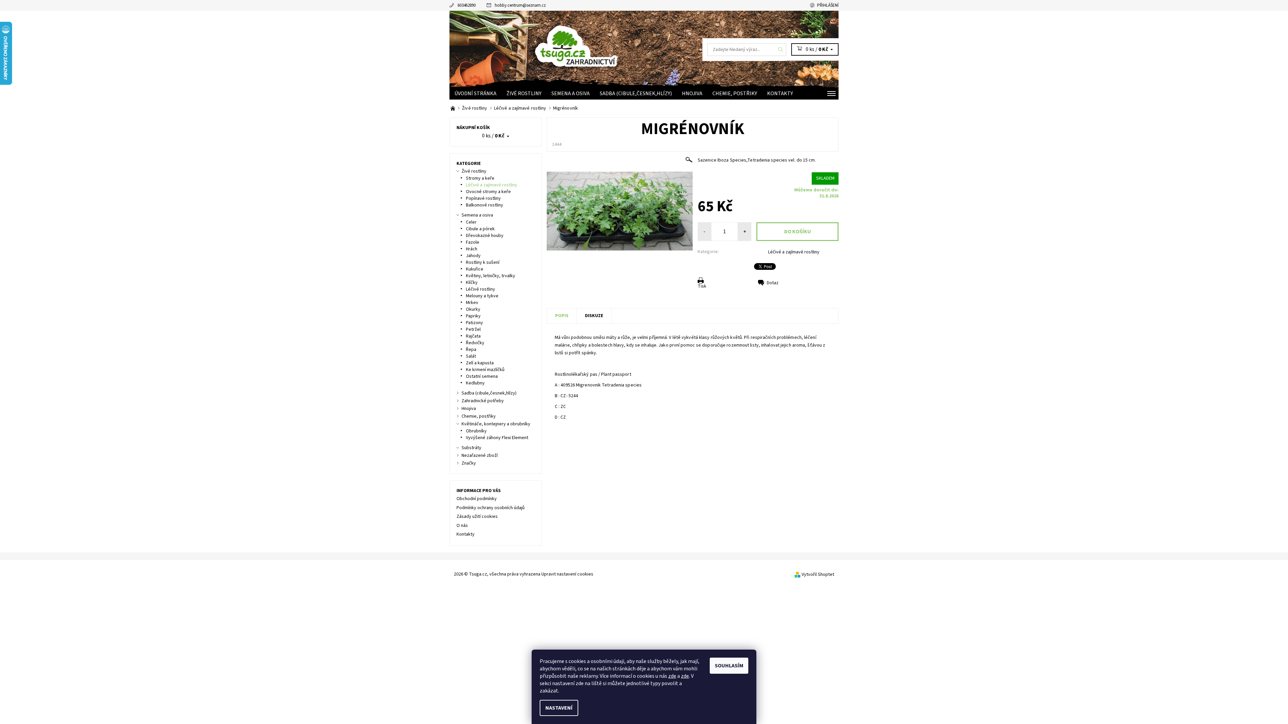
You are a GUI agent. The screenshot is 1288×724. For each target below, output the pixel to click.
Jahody (473, 255)
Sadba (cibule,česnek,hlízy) (636, 93)
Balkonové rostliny (484, 205)
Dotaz (773, 283)
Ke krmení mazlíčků (485, 369)
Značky (469, 463)
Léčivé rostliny (480, 289)
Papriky (473, 316)
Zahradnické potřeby (483, 401)
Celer (471, 222)
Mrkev (472, 302)
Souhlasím (729, 665)
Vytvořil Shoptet (818, 574)
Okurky (473, 309)
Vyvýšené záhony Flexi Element (497, 437)
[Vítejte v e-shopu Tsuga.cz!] (453, 108)
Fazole (472, 242)
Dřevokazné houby (484, 235)
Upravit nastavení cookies (567, 574)
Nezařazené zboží (480, 455)
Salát (471, 356)
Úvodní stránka (475, 93)
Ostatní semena (482, 376)
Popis (562, 315)
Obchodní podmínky (477, 498)
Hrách (471, 249)
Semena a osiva (570, 93)
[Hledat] (780, 49)
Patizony (474, 322)
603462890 (467, 5)
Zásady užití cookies (477, 516)
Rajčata (473, 336)
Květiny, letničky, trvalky (490, 276)
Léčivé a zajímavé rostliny (793, 252)
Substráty (471, 447)
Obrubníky (476, 431)
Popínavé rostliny (483, 198)
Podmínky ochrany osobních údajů (491, 507)
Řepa (471, 349)
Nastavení (559, 708)
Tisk (702, 286)
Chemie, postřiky (734, 93)
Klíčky (472, 282)
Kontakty (780, 93)
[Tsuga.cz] (597, 44)
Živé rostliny (523, 93)
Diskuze (594, 315)
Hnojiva (692, 93)
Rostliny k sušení (482, 262)
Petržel (473, 329)
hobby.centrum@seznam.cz (520, 5)
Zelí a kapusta (480, 363)
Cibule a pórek (480, 229)
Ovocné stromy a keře (488, 191)
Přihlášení (828, 5)
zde (672, 676)
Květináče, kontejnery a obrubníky (496, 424)
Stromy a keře (480, 178)
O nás (462, 525)
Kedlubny (475, 383)
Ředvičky (475, 343)
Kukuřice (474, 269)
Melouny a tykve (482, 296)
